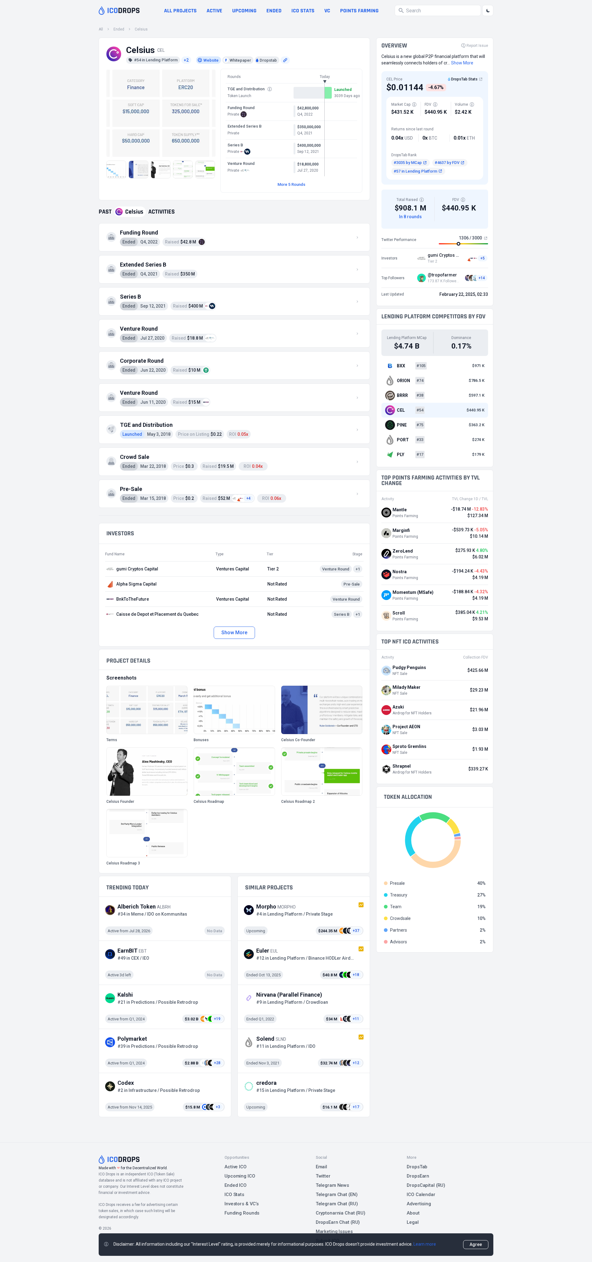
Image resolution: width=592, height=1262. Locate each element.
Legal (412, 1222)
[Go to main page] (119, 10)
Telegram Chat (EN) (337, 1194)
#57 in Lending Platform (415, 171)
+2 (186, 60)
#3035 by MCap (408, 162)
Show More (234, 632)
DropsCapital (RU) (426, 1185)
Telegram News (332, 1185)
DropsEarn (418, 1176)
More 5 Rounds (291, 184)
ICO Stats (234, 1194)
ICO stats (302, 10)
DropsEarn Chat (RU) (338, 1222)
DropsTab (417, 1167)
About (413, 1213)
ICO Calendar (421, 1194)
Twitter (323, 1176)
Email (321, 1167)
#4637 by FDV (447, 162)
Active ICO (235, 1167)
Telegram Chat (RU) (337, 1204)
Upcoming (244, 10)
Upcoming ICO (239, 1176)
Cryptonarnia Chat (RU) (340, 1213)
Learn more (424, 1244)
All (101, 29)
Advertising (419, 1204)
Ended (274, 10)
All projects (180, 10)
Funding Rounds (241, 1213)
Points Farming (359, 10)
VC (327, 10)
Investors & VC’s (241, 1204)
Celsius (141, 29)
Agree (476, 1244)
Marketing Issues (334, 1231)
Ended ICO (235, 1185)
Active (214, 10)
